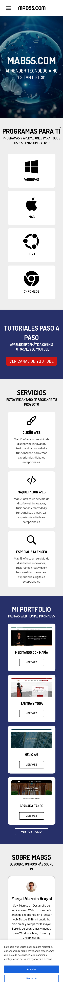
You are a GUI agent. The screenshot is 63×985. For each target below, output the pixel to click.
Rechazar (31, 978)
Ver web (31, 662)
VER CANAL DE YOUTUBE (31, 361)
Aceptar (31, 969)
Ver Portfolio (31, 831)
